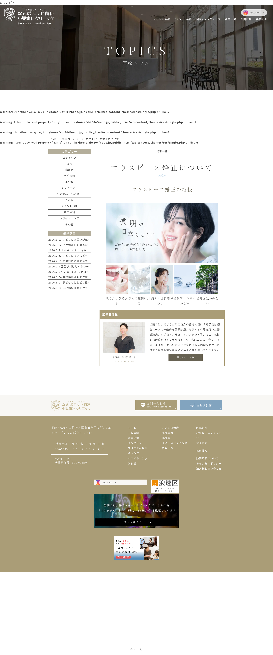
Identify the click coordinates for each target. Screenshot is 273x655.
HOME (52, 139)
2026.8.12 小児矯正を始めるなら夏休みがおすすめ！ (82, 245)
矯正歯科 (69, 212)
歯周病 (69, 169)
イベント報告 (69, 206)
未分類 (69, 182)
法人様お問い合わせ (209, 468)
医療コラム (69, 139)
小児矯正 (167, 438)
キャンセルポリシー (209, 463)
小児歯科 (167, 433)
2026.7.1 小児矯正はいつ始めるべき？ (73, 271)
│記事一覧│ (162, 151)
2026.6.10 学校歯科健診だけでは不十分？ (75, 288)
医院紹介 (201, 427)
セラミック (69, 157)
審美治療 (133, 438)
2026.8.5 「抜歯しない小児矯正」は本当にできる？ (81, 250)
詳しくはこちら (185, 357)
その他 (69, 224)
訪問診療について (207, 458)
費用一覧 (167, 448)
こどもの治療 (170, 427)
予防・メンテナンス (174, 443)
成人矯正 (133, 453)
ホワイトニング (69, 218)
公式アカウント (257, 12)
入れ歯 (69, 200)
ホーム (132, 427)
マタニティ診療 (138, 448)
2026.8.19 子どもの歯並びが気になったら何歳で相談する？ (86, 239)
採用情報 (201, 450)
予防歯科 (69, 175)
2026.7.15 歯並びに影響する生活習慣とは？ (76, 261)
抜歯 (69, 163)
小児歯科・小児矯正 (69, 194)
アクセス (201, 443)
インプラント (69, 188)
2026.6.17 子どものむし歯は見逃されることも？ (79, 282)
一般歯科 (133, 433)
